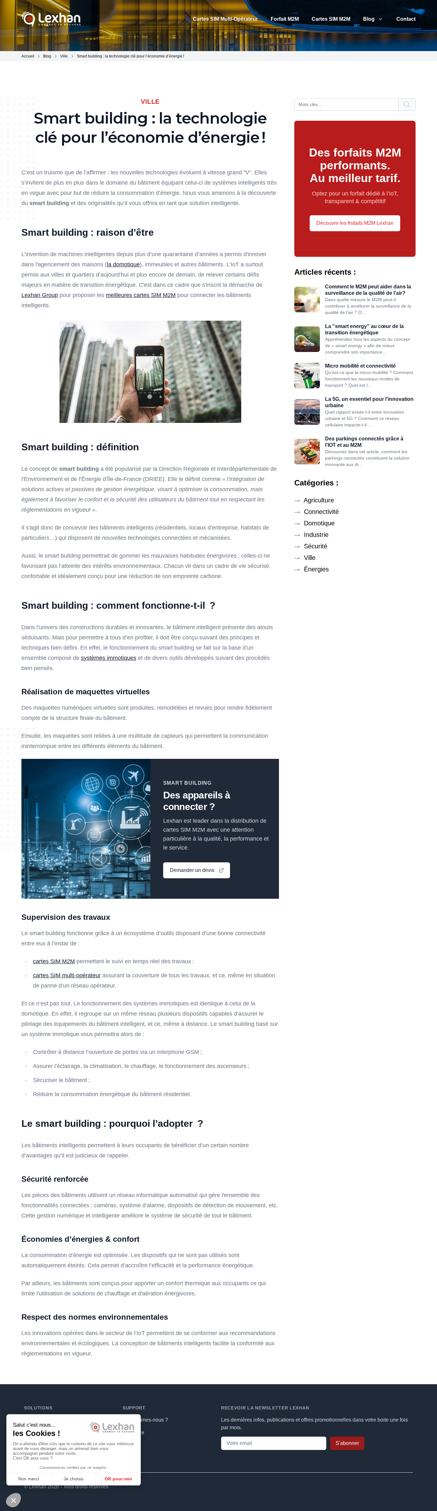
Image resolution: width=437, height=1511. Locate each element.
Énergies (315, 569)
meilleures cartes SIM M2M (141, 295)
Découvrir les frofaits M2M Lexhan (354, 223)
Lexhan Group (39, 295)
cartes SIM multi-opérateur (67, 975)
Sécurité (314, 546)
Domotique (318, 523)
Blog (369, 19)
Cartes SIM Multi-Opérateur (225, 19)
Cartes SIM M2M (331, 19)
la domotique (123, 264)
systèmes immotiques (108, 658)
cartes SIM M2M (54, 961)
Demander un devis (192, 870)
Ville (308, 557)
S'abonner (347, 1443)
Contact (406, 19)
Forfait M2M (285, 19)
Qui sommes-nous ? (145, 1420)
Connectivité (320, 511)
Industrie (315, 534)
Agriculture (318, 500)
